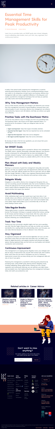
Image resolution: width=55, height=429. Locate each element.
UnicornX (18, 393)
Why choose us (10, 378)
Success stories (10, 388)
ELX (17, 382)
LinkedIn (26, 380)
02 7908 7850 (44, 384)
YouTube (26, 382)
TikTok (25, 384)
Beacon (17, 384)
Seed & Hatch (26, 398)
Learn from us (10, 386)
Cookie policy (45, 427)
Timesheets (9, 396)
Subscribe (45, 379)
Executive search (11, 380)
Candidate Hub (19, 380)
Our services (10, 382)
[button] (52, 4)
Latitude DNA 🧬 (19, 386)
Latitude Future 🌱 (10, 393)
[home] (3, 4)
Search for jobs (10, 384)
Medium (26, 388)
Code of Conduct (39, 427)
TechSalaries (18, 397)
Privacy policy (51, 427)
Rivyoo (17, 395)
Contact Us (9, 398)
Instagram (26, 386)
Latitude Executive (26, 394)
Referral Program (11, 390)
